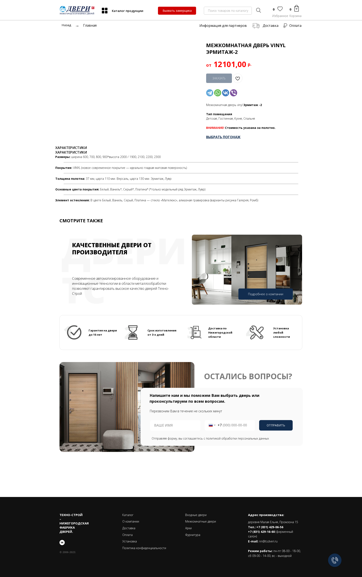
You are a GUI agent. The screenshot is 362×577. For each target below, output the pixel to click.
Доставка (270, 25)
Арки (188, 528)
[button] (177, 11)
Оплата (295, 25)
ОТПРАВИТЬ (276, 425)
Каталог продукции (127, 11)
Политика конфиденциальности (144, 548)
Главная (90, 25)
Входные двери (196, 515)
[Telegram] (209, 92)
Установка (129, 541)
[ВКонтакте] (225, 92)
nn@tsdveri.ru (268, 541)
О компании (130, 521)
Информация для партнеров (223, 25)
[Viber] (233, 92)
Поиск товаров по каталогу (228, 10)
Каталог (127, 515)
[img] (104, 10)
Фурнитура (192, 535)
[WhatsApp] (217, 92)
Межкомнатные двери (200, 521)
